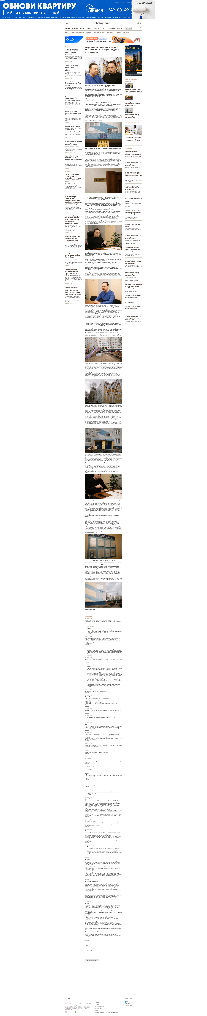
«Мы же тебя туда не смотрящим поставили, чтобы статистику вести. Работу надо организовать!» (73, 272)
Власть (89, 28)
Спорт (104, 28)
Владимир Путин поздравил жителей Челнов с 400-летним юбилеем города (73, 128)
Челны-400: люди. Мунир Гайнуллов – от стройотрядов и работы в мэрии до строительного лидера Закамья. (73, 207)
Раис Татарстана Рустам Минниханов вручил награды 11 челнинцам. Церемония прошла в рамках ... (73, 104)
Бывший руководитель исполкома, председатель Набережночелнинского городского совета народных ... (73, 148)
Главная (67, 28)
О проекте (97, 1002)
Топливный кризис (99, 32)
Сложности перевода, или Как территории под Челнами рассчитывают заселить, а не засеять (72, 239)
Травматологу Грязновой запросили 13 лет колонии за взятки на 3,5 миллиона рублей (133, 152)
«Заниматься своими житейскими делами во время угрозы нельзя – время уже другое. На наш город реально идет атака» (73, 290)
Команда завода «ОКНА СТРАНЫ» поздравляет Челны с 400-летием (73, 113)
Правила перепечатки (99, 1006)
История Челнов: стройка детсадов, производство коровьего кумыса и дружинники (71, 51)
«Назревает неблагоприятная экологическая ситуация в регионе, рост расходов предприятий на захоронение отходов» (73, 219)
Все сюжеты (126, 32)
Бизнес (82, 28)
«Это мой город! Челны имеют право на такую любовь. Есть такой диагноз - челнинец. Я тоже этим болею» (73, 178)
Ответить (87, 623)
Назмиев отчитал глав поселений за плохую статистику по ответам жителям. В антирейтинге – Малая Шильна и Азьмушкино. (73, 279)
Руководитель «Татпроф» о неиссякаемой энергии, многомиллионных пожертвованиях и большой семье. (73, 261)
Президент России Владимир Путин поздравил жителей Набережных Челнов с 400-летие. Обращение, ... (73, 133)
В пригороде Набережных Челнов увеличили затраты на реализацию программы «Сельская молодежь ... (73, 89)
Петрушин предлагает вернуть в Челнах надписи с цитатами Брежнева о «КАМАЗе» (73, 142)
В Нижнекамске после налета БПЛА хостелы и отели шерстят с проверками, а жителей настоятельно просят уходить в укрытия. (73, 299)
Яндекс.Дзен (129, 1005)
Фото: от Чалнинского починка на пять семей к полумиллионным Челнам (133, 200)
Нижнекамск (110, 32)
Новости (75, 28)
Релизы (119, 32)
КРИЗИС (66, 32)
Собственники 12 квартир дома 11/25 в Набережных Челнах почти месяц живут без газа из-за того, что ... (73, 74)
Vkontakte (128, 1003)
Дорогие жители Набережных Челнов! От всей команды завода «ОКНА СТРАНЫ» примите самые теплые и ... (73, 118)
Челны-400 (89, 32)
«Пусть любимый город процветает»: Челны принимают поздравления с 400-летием (73, 158)
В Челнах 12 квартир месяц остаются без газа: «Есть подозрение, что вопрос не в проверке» (72, 68)
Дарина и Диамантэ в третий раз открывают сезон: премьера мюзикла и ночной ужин (133, 139)
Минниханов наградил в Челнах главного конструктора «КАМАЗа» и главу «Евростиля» (73, 98)
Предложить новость (115, 28)
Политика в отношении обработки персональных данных (106, 1012)
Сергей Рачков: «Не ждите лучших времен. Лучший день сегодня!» (72, 255)
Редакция (97, 1004)
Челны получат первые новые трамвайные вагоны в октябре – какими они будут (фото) (133, 103)
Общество (97, 28)
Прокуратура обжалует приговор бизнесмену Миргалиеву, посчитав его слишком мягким (133, 297)
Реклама (96, 1010)
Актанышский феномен (77, 32)
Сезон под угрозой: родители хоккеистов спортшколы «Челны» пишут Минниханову (133, 115)
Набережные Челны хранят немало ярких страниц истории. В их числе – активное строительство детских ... (73, 58)
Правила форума (98, 1008)
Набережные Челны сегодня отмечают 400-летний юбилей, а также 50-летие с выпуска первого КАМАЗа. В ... (73, 164)
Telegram (128, 1001)
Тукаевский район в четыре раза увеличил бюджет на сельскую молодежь (73, 83)
